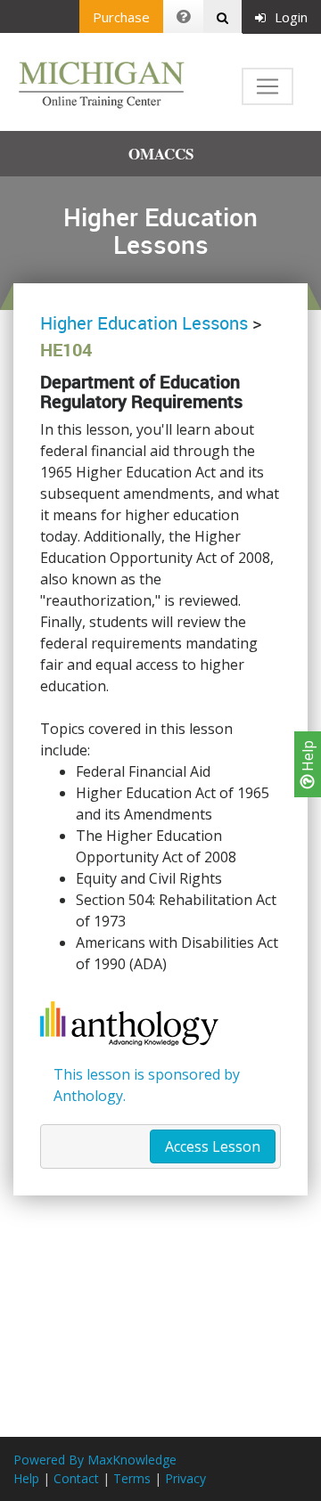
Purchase (121, 17)
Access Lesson (212, 1146)
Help (307, 757)
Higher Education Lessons (144, 323)
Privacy (185, 1478)
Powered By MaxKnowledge (95, 1459)
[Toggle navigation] (267, 86)
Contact (76, 1478)
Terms (132, 1478)
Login (291, 17)
